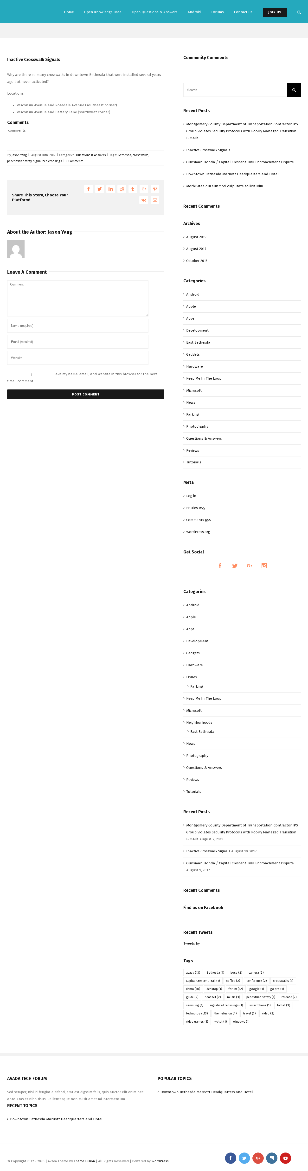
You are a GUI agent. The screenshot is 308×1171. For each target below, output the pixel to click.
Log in (191, 496)
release (289, 997)
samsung (194, 1005)
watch (220, 1021)
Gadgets (193, 354)
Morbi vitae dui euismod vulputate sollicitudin (224, 186)
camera (256, 972)
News (190, 402)
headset (213, 997)
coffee (233, 981)
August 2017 (196, 249)
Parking (192, 414)
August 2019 (196, 237)
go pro (277, 989)
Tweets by (191, 943)
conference (256, 981)
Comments (198, 520)
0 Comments (74, 161)
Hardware (194, 366)
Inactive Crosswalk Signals (208, 150)
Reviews (192, 450)
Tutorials (193, 462)
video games (197, 1021)
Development (197, 330)
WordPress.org (198, 532)
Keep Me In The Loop (203, 378)
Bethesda (124, 155)
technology (197, 1013)
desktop (214, 989)
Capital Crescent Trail (203, 981)
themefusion (225, 1013)
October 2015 (196, 261)
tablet (283, 1005)
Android (192, 294)
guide (192, 997)
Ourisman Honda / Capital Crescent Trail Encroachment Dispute (240, 162)
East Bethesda (198, 342)
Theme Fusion (84, 1161)
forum (235, 989)
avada (193, 972)
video (268, 1013)
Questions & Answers (91, 155)
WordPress (160, 1161)
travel (249, 1013)
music (233, 997)
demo (193, 989)
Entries (195, 508)
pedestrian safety (19, 161)
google (256, 989)
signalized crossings (47, 161)
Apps (190, 318)
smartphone (260, 1005)
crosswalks (140, 155)
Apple (191, 306)
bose (236, 972)
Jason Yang (19, 155)
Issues (191, 677)
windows (241, 1021)
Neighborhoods (199, 722)
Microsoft (194, 390)
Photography (197, 426)
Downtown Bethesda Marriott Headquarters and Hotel (232, 174)
